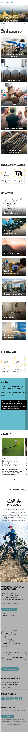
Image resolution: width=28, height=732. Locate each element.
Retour (3, 23)
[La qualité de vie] (14, 247)
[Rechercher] (17, 2)
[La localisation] (14, 206)
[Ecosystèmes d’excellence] (14, 226)
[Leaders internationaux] (14, 267)
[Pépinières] (14, 311)
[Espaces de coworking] (14, 331)
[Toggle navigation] (23, 2)
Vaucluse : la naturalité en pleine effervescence (11, 461)
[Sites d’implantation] (14, 287)
